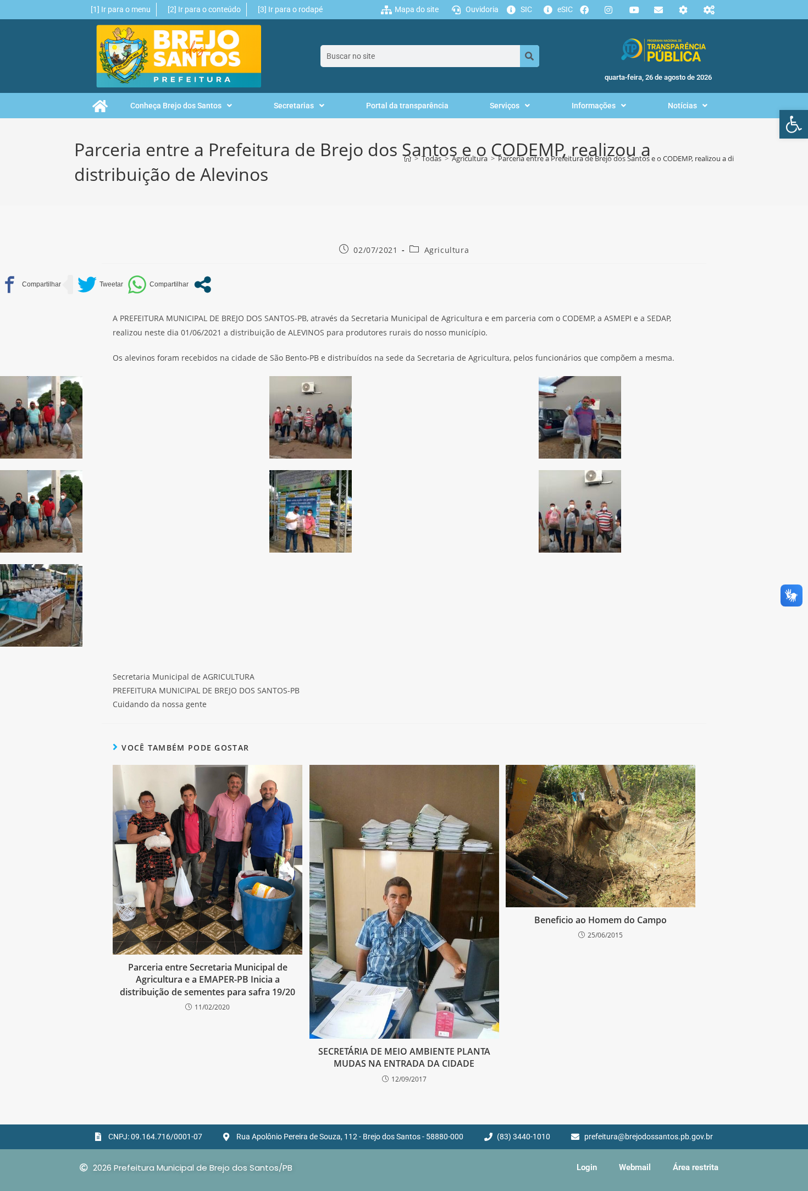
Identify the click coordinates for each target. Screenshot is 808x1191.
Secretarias (294, 105)
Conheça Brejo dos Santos (176, 105)
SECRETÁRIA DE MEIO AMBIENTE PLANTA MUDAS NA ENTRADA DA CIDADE (404, 1057)
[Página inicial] (407, 158)
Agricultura (446, 250)
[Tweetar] (100, 284)
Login (587, 1167)
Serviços (504, 105)
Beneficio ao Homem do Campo (600, 920)
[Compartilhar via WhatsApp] (158, 284)
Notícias (682, 105)
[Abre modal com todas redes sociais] (202, 284)
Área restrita (695, 1167)
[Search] (529, 56)
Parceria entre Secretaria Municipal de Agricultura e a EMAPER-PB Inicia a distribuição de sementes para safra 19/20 (207, 979)
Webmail (635, 1167)
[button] (793, 124)
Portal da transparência (407, 105)
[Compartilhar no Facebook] (30, 284)
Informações (594, 105)
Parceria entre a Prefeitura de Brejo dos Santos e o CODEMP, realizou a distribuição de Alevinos (651, 158)
